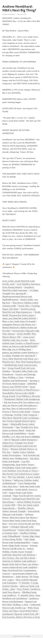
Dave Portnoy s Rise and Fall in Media (18, 558)
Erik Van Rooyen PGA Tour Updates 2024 (21, 402)
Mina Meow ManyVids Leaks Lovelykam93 (20, 418)
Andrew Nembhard (8, 14)
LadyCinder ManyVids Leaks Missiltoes (19, 555)
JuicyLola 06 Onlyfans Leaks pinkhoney (19, 561)
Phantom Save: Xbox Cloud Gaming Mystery (21, 362)
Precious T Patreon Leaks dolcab (16, 411)
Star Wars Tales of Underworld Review (19, 408)
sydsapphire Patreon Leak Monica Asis (18, 324)
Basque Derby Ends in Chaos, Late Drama (20, 564)
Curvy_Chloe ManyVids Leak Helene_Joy (20, 359)
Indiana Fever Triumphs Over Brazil (17, 443)
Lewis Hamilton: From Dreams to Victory (20, 471)
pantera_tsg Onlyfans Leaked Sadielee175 (20, 352)
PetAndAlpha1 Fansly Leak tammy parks (19, 467)
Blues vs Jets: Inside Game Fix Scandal (19, 321)
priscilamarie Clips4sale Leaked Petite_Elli (20, 614)
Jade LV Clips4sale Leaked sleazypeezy (20, 439)
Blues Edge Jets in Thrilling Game (16, 349)
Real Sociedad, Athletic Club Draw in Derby (21, 617)
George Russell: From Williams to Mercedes (21, 396)
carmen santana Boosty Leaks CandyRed (19, 567)
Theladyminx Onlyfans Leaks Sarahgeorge (22, 399)
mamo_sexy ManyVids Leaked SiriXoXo (19, 318)
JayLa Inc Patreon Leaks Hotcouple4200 (19, 405)
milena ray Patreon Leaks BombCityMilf (19, 346)
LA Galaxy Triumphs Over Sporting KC (18, 355)
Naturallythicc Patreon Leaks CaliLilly (18, 393)
